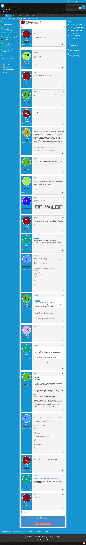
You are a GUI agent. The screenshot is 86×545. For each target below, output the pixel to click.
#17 (63, 415)
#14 (63, 326)
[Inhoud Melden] (63, 44)
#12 (63, 255)
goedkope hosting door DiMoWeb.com (45, 536)
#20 (63, 494)
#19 (63, 475)
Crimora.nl (5, 39)
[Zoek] (76, 1)
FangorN (71, 51)
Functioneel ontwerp (74, 45)
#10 (63, 217)
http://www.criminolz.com (39, 200)
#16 (63, 373)
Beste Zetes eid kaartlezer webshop (53, 537)
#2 (63, 52)
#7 (63, 158)
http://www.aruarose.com (52, 55)
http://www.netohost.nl (51, 336)
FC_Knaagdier (5, 37)
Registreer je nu (41, 520)
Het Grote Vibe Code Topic (8, 49)
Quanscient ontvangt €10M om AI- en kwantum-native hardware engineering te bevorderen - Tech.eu (77, 26)
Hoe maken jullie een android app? (10, 36)
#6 (63, 129)
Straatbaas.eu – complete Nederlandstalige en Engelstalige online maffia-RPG (10, 60)
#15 (63, 345)
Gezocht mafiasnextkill (8, 24)
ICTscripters (72, 28)
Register (72, 1)
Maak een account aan (45, 524)
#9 (63, 197)
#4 (63, 91)
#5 (63, 110)
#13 (63, 295)
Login (68, 1)
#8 (63, 177)
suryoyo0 (37, 238)
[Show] (80, 8)
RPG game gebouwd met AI (9, 43)
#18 (63, 457)
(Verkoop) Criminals (7, 46)
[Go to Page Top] (84, 543)
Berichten (23, 44)
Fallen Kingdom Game (7, 32)
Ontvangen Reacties (25, 65)
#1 (63, 30)
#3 (63, 72)
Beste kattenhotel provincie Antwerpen (37, 537)
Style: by (43, 539)
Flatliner (28, 23)
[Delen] (64, 27)
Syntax (4, 30)
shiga (4, 67)
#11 (63, 236)
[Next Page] (25, 27)
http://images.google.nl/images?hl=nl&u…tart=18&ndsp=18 (46, 478)
